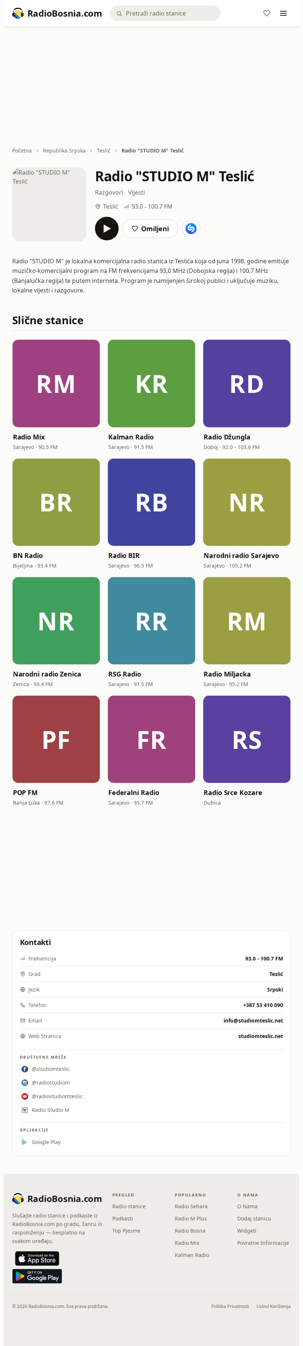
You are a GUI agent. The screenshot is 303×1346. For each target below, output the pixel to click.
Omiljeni (155, 228)
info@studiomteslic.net (253, 1020)
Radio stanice (129, 1206)
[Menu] (283, 13)
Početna (22, 150)
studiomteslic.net (260, 1036)
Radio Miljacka (227, 673)
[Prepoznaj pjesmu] (191, 228)
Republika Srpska (64, 150)
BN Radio (28, 555)
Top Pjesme (126, 1230)
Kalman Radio (131, 436)
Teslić (103, 150)
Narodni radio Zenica (47, 673)
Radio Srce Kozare (233, 792)
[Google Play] (37, 1276)
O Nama (247, 1206)
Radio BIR (124, 555)
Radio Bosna (190, 1230)
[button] (56, 383)
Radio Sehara (191, 1206)
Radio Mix (29, 436)
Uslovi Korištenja (273, 1306)
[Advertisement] (151, 87)
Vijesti (136, 192)
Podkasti (122, 1218)
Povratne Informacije (263, 1242)
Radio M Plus (191, 1218)
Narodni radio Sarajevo (241, 555)
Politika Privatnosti (230, 1306)
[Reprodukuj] (107, 228)
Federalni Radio (133, 792)
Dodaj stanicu (254, 1218)
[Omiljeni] (267, 13)
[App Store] (37, 1258)
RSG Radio (124, 673)
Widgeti (246, 1230)
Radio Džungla (227, 436)
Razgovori (109, 192)
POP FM (25, 792)
